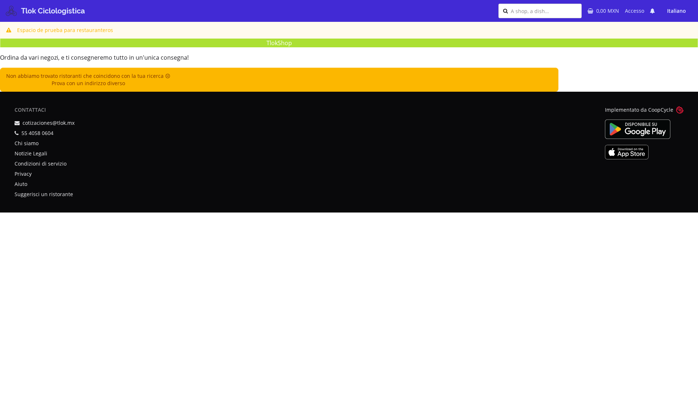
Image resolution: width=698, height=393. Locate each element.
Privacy (23, 173)
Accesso (634, 10)
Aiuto (21, 183)
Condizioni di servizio (41, 163)
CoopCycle (660, 109)
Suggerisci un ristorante (44, 194)
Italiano (676, 10)
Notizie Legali (31, 153)
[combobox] (544, 11)
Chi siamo (27, 143)
